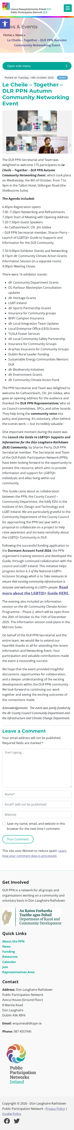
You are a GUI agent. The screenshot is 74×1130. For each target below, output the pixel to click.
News (19, 35)
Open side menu (19, 66)
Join (5, 967)
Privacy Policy (55, 1109)
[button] (5, 24)
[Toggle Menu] (67, 8)
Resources (10, 957)
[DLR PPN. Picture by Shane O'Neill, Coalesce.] (21, 145)
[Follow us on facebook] (6, 1122)
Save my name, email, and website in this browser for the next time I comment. (36, 826)
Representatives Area (18, 972)
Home (7, 35)
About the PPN (13, 941)
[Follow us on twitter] (16, 1122)
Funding (8, 951)
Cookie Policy (11, 1114)
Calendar (9, 962)
